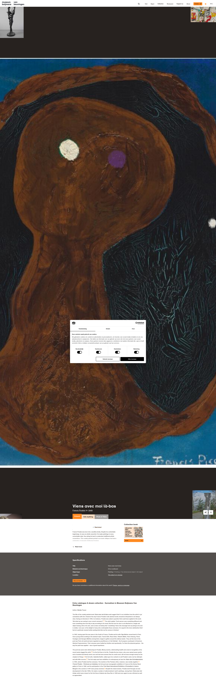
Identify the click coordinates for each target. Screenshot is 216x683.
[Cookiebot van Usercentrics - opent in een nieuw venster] (136, 323)
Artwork (77, 516)
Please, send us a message (121, 585)
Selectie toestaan (108, 359)
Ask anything (88, 517)
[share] (205, 512)
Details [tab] (108, 328)
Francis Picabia (79, 510)
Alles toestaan (132, 359)
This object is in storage (115, 575)
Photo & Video (101, 517)
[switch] (98, 352)
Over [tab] (133, 328)
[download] (211, 512)
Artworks (63, 11)
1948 (90, 510)
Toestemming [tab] (83, 328)
